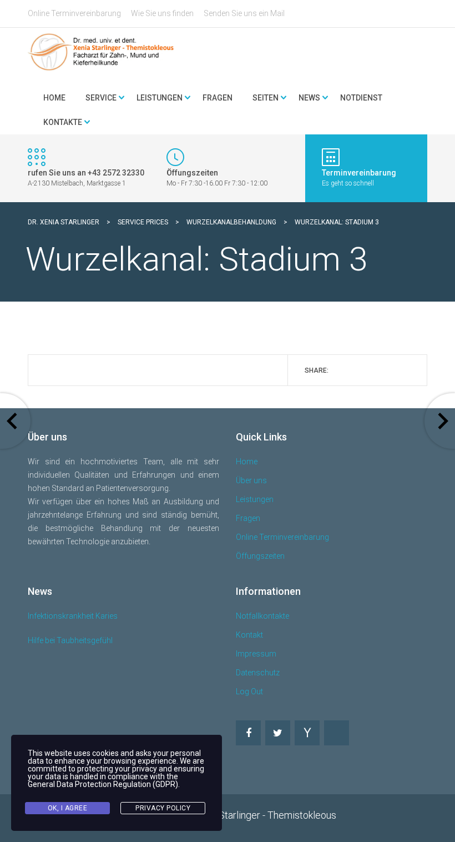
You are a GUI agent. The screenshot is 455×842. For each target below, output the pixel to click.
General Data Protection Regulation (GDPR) (103, 784)
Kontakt (249, 634)
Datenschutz (258, 672)
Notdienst (361, 97)
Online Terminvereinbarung (74, 13)
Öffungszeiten (260, 556)
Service (101, 97)
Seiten (265, 97)
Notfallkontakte (262, 616)
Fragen (217, 97)
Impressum (256, 653)
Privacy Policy (162, 808)
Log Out (249, 691)
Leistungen (255, 499)
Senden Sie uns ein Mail (244, 13)
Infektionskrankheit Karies (73, 616)
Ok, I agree (68, 808)
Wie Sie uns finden (162, 13)
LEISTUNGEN (159, 97)
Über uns (251, 480)
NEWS (309, 97)
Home (54, 97)
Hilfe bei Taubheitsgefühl (70, 640)
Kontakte (62, 122)
